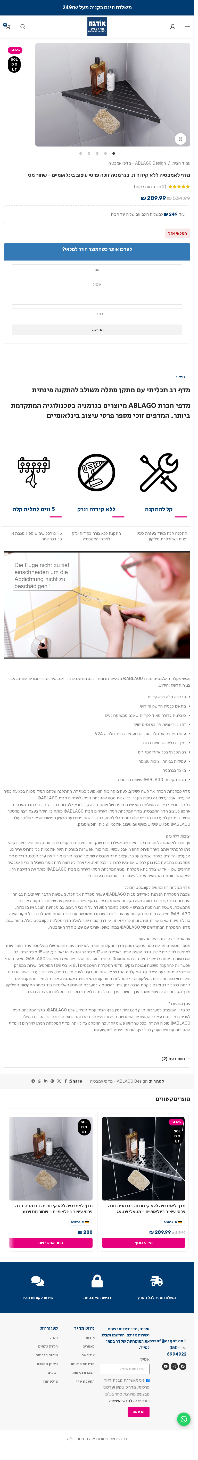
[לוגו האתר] (97, 26)
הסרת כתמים (48, 1346)
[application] (97, 604)
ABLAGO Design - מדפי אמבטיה (137, 163)
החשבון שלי (85, 1381)
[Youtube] (165, 1366)
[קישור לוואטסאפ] (40, 1081)
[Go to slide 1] (113, 153)
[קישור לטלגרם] (33, 1081)
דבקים (53, 1372)
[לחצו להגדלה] (180, 139)
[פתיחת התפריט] (188, 26)
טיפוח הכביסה (47, 1355)
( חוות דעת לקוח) (150, 186)
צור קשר (88, 1355)
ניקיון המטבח (47, 1363)
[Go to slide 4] (89, 153)
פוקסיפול (50, 1381)
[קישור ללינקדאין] (46, 1081)
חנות (54, 1337)
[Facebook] (182, 1366)
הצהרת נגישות (83, 1372)
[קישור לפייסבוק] (65, 1081)
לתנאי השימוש (120, 1400)
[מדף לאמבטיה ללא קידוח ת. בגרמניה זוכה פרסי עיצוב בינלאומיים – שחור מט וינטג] (51, 1159)
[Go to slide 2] (105, 153)
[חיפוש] (23, 26)
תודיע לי (97, 329)
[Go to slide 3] (97, 153)
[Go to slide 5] (80, 153)
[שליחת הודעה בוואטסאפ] (184, 1419)
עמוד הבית (181, 163)
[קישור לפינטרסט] (52, 1081)
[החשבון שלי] (173, 26)
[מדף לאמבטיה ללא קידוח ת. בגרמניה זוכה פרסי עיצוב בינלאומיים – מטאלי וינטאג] (144, 1159)
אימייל (145, 1359)
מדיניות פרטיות (83, 1363)
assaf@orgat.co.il (167, 1341)
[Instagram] (174, 1366)
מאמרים (88, 1346)
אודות (90, 1337)
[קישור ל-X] (59, 1081)
